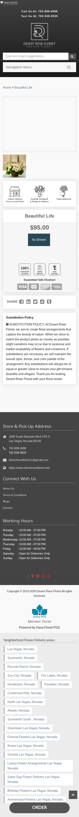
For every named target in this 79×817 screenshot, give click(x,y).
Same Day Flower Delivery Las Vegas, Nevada (33, 779)
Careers (8, 507)
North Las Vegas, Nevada (24, 702)
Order (39, 808)
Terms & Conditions (14, 495)
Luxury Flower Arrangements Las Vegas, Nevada (35, 766)
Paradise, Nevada (56, 684)
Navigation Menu (19, 67)
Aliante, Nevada (18, 710)
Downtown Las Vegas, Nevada (28, 728)
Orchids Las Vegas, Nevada (26, 754)
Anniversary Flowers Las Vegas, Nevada (35, 799)
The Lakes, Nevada (54, 675)
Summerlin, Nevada (21, 658)
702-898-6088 (48, 11)
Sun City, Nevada (19, 675)
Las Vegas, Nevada (20, 649)
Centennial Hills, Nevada (24, 693)
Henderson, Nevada (21, 684)
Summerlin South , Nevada (25, 719)
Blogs (6, 501)
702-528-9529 (48, 16)
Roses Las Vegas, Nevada (25, 745)
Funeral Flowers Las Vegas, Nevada (32, 737)
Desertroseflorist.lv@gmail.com (28, 459)
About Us (8, 488)
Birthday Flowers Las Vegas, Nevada (32, 790)
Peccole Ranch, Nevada (24, 666)
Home (7, 87)
